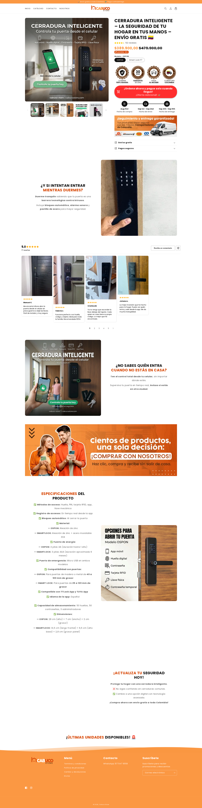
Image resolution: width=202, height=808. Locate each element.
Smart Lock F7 (135, 60)
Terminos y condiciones (75, 764)
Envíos (67, 776)
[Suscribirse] (174, 773)
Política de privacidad (74, 768)
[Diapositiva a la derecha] (106, 110)
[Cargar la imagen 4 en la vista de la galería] (81, 110)
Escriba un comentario (163, 248)
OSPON (120, 60)
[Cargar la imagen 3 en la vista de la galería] (67, 110)
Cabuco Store (104, 804)
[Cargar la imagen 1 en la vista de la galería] (37, 110)
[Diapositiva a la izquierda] (27, 110)
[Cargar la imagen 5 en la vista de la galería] (96, 110)
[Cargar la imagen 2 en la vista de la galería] (52, 110)
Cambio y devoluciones (75, 772)
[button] (165, 8)
